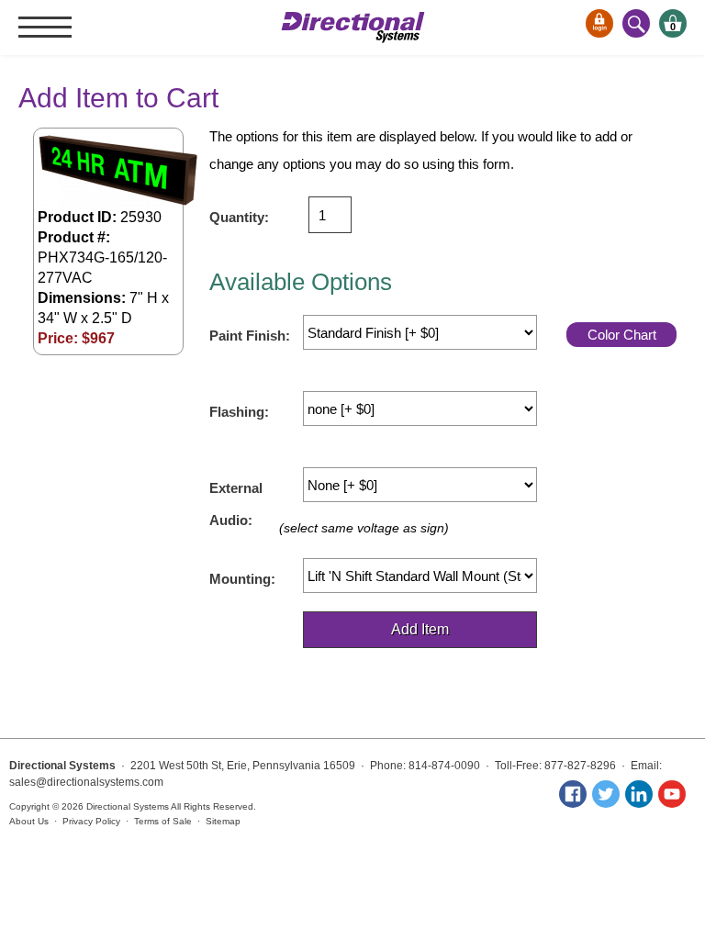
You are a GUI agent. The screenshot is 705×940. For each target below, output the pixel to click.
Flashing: (239, 412)
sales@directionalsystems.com (86, 782)
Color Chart (622, 334)
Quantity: (239, 217)
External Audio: (236, 493)
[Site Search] (636, 23)
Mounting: (242, 579)
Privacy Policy (91, 821)
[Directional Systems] (353, 27)
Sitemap (223, 821)
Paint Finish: (249, 335)
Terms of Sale (163, 821)
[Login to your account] (599, 23)
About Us (29, 821)
